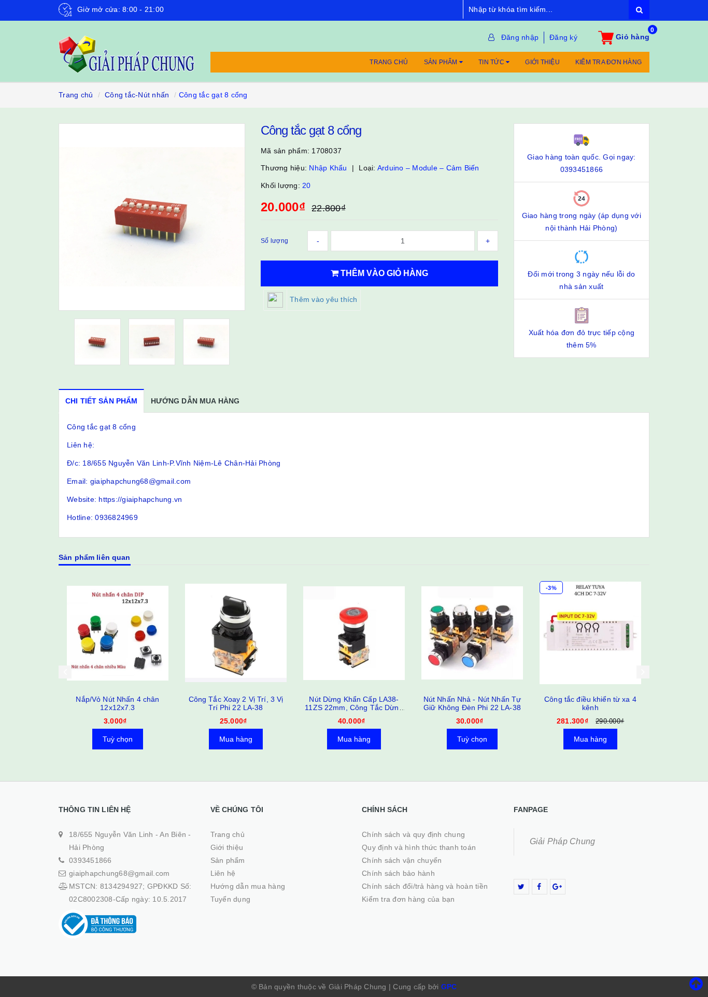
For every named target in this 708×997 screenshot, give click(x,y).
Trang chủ (389, 62)
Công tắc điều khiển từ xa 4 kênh (472, 703)
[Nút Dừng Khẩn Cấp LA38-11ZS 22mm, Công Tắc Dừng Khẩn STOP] (236, 633)
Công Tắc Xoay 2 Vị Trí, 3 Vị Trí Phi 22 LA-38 (117, 703)
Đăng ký (563, 37)
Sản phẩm (441, 62)
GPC (449, 986)
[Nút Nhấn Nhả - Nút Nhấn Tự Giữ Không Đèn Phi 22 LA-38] (354, 633)
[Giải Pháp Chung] (127, 48)
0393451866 (90, 860)
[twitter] (521, 886)
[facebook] (539, 886)
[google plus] (557, 886)
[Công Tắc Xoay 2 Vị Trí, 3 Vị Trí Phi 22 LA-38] (117, 633)
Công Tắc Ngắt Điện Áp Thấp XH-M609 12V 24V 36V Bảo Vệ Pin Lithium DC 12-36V (590, 707)
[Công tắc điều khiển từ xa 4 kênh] (472, 633)
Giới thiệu (542, 62)
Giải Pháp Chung (563, 841)
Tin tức (492, 62)
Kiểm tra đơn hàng (608, 62)
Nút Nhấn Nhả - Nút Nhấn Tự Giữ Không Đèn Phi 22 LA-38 (354, 703)
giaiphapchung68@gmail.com (119, 873)
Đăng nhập (520, 37)
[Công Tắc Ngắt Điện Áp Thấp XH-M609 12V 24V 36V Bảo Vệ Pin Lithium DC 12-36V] (590, 633)
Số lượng (274, 240)
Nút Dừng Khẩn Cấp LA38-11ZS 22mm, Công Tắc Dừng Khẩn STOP (236, 707)
